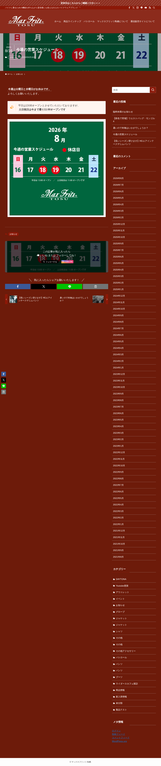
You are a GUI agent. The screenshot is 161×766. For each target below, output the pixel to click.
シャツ (119, 631)
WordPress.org (119, 741)
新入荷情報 (121, 696)
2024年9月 (118, 315)
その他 (119, 638)
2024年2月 (118, 361)
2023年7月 (118, 406)
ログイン (116, 730)
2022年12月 (119, 452)
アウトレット (122, 592)
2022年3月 (118, 511)
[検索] (154, 7)
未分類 (119, 703)
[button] (17, 286)
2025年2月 (118, 282)
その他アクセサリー (126, 651)
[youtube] (146, 7)
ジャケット (121, 618)
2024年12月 (119, 296)
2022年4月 (118, 504)
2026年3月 (118, 211)
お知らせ (13, 57)
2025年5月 (118, 263)
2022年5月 (118, 498)
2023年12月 (119, 374)
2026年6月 (118, 191)
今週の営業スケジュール (125, 134)
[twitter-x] (133, 7)
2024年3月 (118, 354)
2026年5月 (118, 198)
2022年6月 (118, 491)
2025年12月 (119, 224)
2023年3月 (118, 433)
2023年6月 (118, 413)
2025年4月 (118, 269)
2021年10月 (119, 544)
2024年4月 (118, 348)
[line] (142, 7)
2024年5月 (118, 341)
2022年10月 (119, 465)
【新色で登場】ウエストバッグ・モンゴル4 (134, 120)
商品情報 (120, 690)
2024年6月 (118, 335)
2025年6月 (118, 256)
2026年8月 (118, 178)
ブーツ (119, 677)
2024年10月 (119, 309)
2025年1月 (118, 289)
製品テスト (121, 709)
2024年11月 (119, 302)
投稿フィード (118, 734)
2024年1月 (118, 367)
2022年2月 (118, 517)
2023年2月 (118, 439)
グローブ (120, 612)
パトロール (121, 657)
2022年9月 (118, 472)
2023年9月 (118, 393)
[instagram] (138, 7)
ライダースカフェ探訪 (127, 683)
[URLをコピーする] (95, 286)
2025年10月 (119, 237)
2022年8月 (118, 478)
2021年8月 (118, 557)
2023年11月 (119, 380)
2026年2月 (118, 217)
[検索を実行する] (153, 90)
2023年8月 (118, 400)
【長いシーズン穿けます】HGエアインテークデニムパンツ (133, 142)
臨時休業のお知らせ (123, 111)
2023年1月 (118, 446)
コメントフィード (121, 737)
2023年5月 (118, 419)
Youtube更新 (122, 585)
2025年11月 (119, 230)
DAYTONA (121, 579)
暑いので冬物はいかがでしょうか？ (130, 128)
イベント (120, 598)
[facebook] (129, 7)
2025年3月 (118, 276)
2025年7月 (118, 250)
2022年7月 (118, 485)
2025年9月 (118, 243)
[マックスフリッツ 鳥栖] (26, 21)
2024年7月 (118, 328)
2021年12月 (119, 530)
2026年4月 (118, 204)
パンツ (119, 664)
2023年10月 (119, 387)
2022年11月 (119, 459)
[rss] (150, 7)
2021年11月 (119, 537)
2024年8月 (118, 322)
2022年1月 (118, 524)
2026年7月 (118, 185)
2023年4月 (118, 426)
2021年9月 (118, 550)
